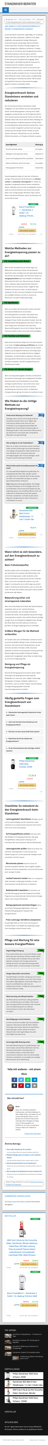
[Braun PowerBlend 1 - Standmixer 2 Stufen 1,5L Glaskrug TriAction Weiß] (22, 1290)
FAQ (33, 19)
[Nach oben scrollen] (44, 1441)
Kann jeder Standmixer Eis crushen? (19, 1149)
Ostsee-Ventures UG (17, 1440)
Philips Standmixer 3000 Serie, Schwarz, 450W (27, 764)
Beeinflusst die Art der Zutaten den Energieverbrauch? (19, 739)
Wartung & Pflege (24, 19)
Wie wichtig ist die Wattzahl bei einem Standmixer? (24, 1171)
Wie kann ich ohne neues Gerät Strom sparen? (24, 731)
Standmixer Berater (20, 3)
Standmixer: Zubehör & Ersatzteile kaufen (26, 1352)
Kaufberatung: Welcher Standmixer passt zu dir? (31, 1357)
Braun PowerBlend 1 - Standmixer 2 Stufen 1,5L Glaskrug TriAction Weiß (27, 211)
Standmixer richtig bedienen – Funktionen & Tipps (27, 1335)
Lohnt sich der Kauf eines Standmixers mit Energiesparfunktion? (21, 723)
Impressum (42, 1440)
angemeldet (16, 1201)
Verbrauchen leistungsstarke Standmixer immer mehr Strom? (23, 713)
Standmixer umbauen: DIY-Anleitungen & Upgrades (26, 1341)
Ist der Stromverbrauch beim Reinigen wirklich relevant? (23, 749)
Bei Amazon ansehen (27, 230)
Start (15, 19)
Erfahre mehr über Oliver (33, 1133)
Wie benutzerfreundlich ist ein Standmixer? (21, 1163)
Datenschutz (34, 1440)
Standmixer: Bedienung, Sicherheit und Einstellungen (25, 1347)
